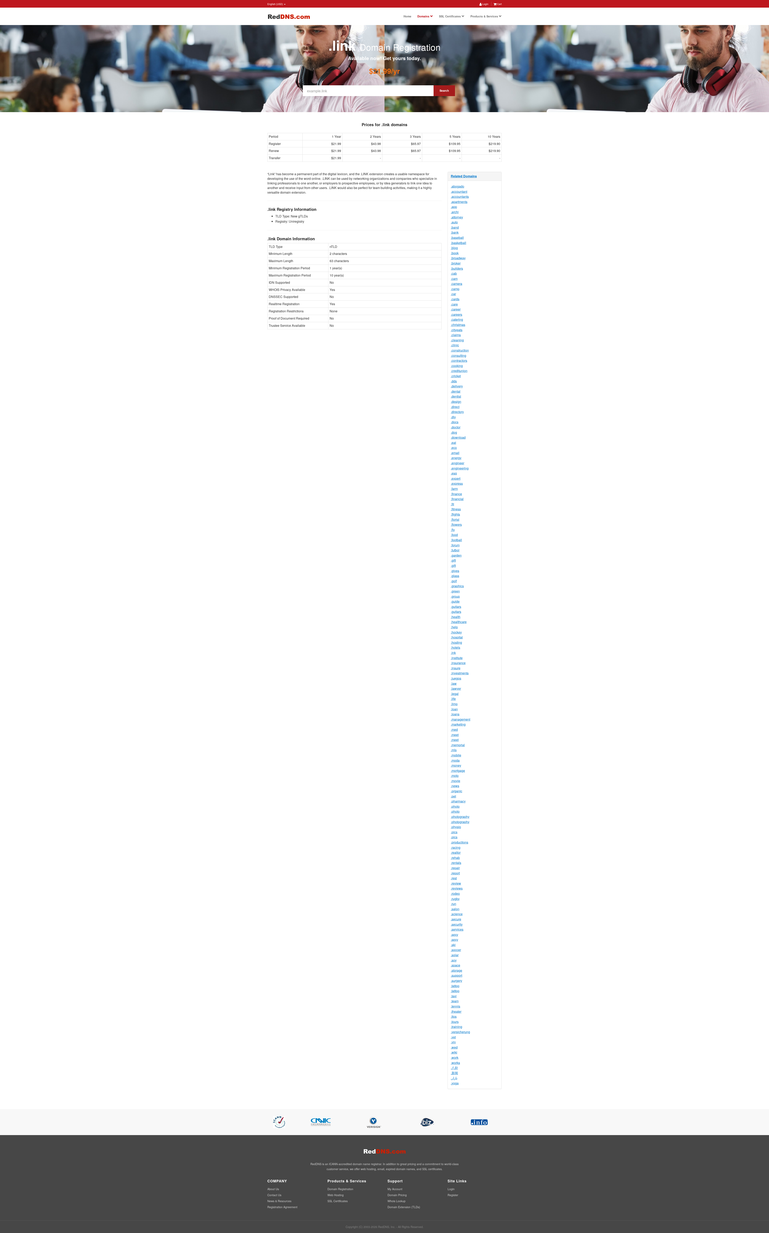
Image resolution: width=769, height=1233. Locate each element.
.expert (455, 478)
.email (455, 453)
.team (455, 1001)
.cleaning (457, 340)
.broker (456, 263)
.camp (455, 289)
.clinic (455, 345)
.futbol (455, 550)
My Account (395, 1189)
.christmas (458, 324)
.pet (453, 796)
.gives (455, 570)
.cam (454, 278)
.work (454, 1057)
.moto (455, 775)
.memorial (458, 745)
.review (456, 883)
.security (457, 924)
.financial (457, 499)
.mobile (456, 755)
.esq (454, 473)
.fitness (456, 509)
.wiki (454, 1052)
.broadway (458, 258)
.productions (459, 842)
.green (455, 591)
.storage (456, 970)
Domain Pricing (397, 1195)
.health (455, 616)
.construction (460, 350)
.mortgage (458, 770)
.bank (455, 232)
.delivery (457, 386)
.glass (455, 575)
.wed (454, 1047)
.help (454, 627)
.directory (457, 411)
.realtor (456, 852)
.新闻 (454, 1073)
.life (453, 698)
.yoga (455, 1083)
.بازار (454, 1078)
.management (460, 719)
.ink (453, 652)
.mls (454, 750)
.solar (455, 955)
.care (454, 304)
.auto (454, 222)
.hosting (456, 642)
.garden (456, 555)
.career (456, 309)
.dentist (456, 396)
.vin (453, 1042)
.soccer (456, 949)
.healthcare (459, 622)
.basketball (458, 242)
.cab (454, 273)
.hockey (456, 632)
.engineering (460, 468)
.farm (454, 488)
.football (456, 540)
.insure (455, 668)
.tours (455, 1021)
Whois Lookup (397, 1201)
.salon (455, 909)
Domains (423, 16)
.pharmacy (458, 801)
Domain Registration (340, 1189)
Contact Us (274, 1195)
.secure (456, 919)
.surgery (456, 980)
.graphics (457, 586)
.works (455, 1062)
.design (456, 401)
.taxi (454, 996)
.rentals (456, 862)
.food (454, 534)
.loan (454, 709)
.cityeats (456, 330)
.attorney (457, 217)
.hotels (455, 647)
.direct (455, 406)
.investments (460, 673)
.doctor (455, 427)
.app (454, 206)
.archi (455, 212)
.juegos (456, 678)
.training (456, 1026)
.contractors (459, 360)
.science (457, 914)
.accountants (460, 196)
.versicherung (460, 1032)
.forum (455, 545)
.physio (456, 827)
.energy (456, 458)
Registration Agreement (282, 1207)
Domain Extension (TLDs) (404, 1207)
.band (455, 227)
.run (453, 903)
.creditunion (459, 370)
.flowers (456, 524)
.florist (455, 519)
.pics (454, 832)
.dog (454, 432)
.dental (455, 391)
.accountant (459, 191)
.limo (454, 704)
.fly (453, 529)
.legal (455, 693)
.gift (453, 560)
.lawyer (456, 688)
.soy (454, 960)
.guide (455, 601)
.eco (454, 447)
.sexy (454, 934)
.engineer (457, 463)
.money (456, 765)
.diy (453, 417)
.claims (456, 335)
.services (457, 929)
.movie (455, 780)
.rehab (455, 857)
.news (455, 785)
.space (455, 965)
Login (485, 4)
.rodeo (455, 893)
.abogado (457, 186)
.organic (456, 791)
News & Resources (279, 1201)
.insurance (458, 663)
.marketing (458, 724)
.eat (453, 442)
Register (453, 1195)
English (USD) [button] (275, 4)
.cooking (457, 365)
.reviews (457, 888)
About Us (273, 1189)
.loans (455, 714)
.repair (455, 868)
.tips (454, 1016)
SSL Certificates (450, 16)
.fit (452, 504)
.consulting (458, 355)
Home (407, 16)
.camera (456, 283)
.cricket (456, 376)
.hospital (457, 637)
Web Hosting (335, 1195)
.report (455, 873)
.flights (455, 514)
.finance (456, 494)
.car (453, 294)
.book (455, 253)
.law (454, 683)
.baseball (457, 237)
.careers (456, 314)
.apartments (459, 201)
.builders (457, 268)
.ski (453, 944)
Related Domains (464, 176)
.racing (455, 847)
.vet (453, 1037)
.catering (457, 319)
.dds (454, 381)
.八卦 (454, 1067)
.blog (454, 247)
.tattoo (455, 986)
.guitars (456, 606)
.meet (455, 734)
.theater (456, 1011)
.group (455, 596)
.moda (455, 760)
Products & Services (484, 16)
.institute (457, 658)
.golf (454, 581)
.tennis (455, 1006)
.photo (455, 806)
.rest (454, 878)
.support (456, 975)
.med (454, 729)
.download (458, 437)
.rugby (455, 898)
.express (457, 483)
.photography (460, 816)
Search (444, 91)
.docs (454, 422)
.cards (455, 299)
